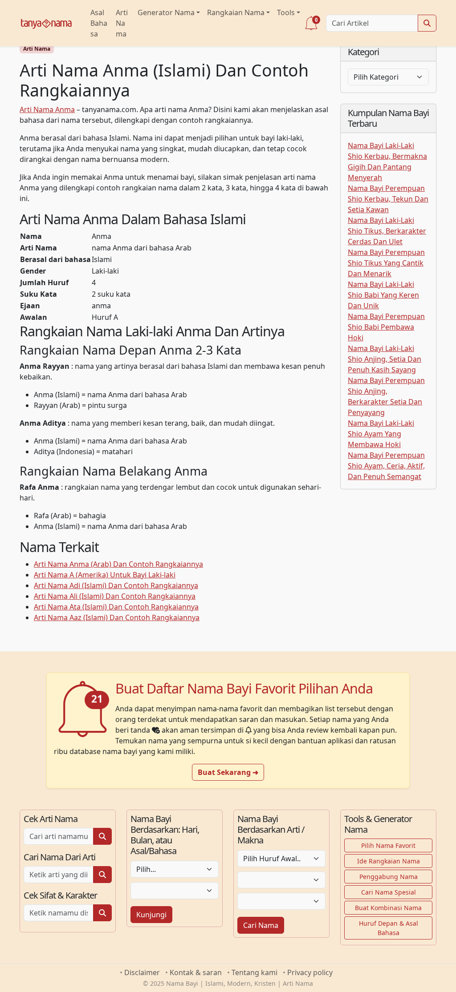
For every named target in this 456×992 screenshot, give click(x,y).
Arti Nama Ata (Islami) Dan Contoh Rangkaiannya (116, 607)
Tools (286, 12)
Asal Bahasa (98, 23)
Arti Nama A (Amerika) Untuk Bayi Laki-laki (104, 575)
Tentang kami (254, 972)
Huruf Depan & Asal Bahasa (388, 928)
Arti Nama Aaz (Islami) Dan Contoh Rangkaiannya (117, 617)
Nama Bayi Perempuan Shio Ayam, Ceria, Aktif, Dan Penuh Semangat (386, 465)
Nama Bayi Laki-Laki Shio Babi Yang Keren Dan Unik (383, 295)
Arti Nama (122, 23)
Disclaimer (142, 972)
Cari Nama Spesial (388, 892)
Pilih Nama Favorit (388, 845)
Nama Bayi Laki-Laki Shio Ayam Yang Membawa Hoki (381, 433)
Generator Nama (166, 12)
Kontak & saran (196, 972)
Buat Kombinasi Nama (388, 907)
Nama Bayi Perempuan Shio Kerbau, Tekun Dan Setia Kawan (388, 198)
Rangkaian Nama (236, 12)
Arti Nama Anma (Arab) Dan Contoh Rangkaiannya (118, 564)
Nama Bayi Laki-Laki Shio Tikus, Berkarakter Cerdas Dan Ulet (387, 230)
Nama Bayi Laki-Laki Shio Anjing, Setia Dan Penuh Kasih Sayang (384, 359)
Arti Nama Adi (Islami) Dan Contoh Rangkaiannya (116, 585)
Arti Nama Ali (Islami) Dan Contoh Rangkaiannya (114, 596)
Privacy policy (310, 972)
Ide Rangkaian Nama (388, 861)
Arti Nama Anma (47, 109)
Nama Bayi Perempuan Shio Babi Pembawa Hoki (386, 327)
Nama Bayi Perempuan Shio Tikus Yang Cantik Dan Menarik (386, 262)
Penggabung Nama (388, 876)
